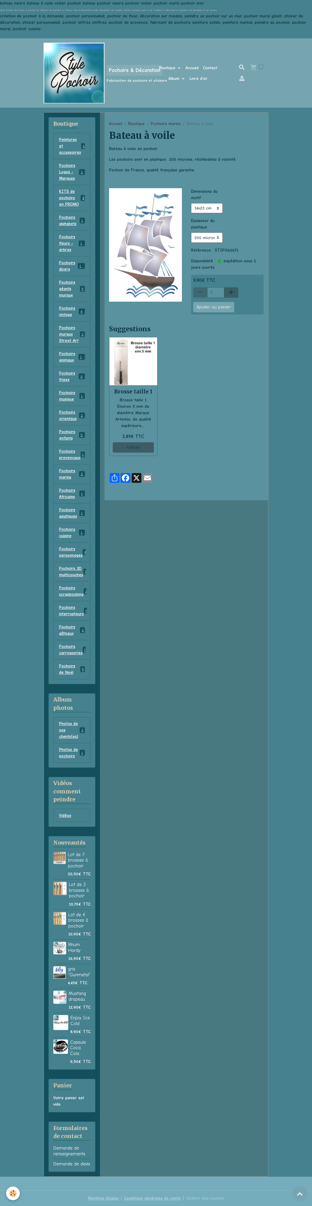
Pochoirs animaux (72, 357)
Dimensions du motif (204, 194)
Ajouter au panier (214, 307)
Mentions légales (103, 1198)
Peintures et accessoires (73, 146)
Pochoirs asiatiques (72, 513)
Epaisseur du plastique (202, 224)
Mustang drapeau (77, 996)
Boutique (168, 67)
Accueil (192, 67)
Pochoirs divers (72, 266)
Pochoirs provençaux (72, 454)
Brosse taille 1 (133, 391)
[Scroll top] (299, 1193)
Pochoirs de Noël (71, 669)
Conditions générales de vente (152, 1198)
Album (174, 78)
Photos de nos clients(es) (72, 730)
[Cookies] (13, 1193)
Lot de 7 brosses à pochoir (78, 860)
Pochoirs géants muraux (72, 289)
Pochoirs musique (71, 396)
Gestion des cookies (205, 1198)
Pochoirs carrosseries (72, 649)
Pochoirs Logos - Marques (73, 172)
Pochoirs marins (166, 123)
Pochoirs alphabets (71, 220)
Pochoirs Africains (71, 493)
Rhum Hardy (74, 947)
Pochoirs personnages (73, 552)
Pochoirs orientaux (72, 415)
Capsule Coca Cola (78, 1047)
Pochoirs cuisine (71, 532)
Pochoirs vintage (72, 311)
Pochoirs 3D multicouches (73, 571)
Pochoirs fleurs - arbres (73, 243)
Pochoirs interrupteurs (73, 610)
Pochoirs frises (71, 376)
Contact (210, 67)
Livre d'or (198, 78)
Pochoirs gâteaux (71, 630)
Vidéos (65, 815)
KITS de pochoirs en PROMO (71, 198)
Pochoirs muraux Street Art (72, 334)
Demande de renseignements (69, 1150)
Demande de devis (71, 1164)
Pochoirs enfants (72, 435)
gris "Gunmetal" (79, 971)
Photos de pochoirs (71, 753)
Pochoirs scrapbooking (73, 591)
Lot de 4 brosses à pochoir (78, 920)
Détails (133, 447)
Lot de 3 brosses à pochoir (79, 890)
